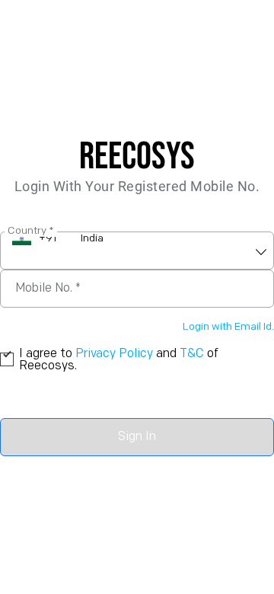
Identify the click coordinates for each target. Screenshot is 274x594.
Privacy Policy (114, 354)
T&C (192, 354)
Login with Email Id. (228, 327)
